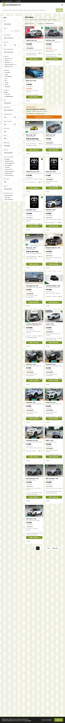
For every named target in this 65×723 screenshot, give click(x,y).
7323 (48, 548)
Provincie (5, 150)
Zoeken (59, 10)
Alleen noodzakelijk (47, 720)
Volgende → (55, 548)
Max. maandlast (7, 35)
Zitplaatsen (6, 128)
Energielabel (6, 142)
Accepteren (59, 720)
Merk (4, 21)
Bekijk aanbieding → (34, 59)
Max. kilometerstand (8, 49)
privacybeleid (27, 720)
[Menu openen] (62, 5)
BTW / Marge (6, 179)
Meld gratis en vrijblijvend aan (43, 117)
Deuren (5, 135)
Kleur (4, 100)
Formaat (5, 186)
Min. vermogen (6, 107)
